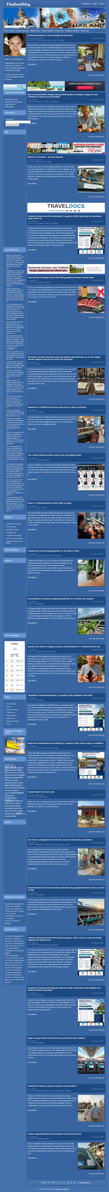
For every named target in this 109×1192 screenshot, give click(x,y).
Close (81, 121)
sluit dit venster (46, 150)
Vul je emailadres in (36, 144)
